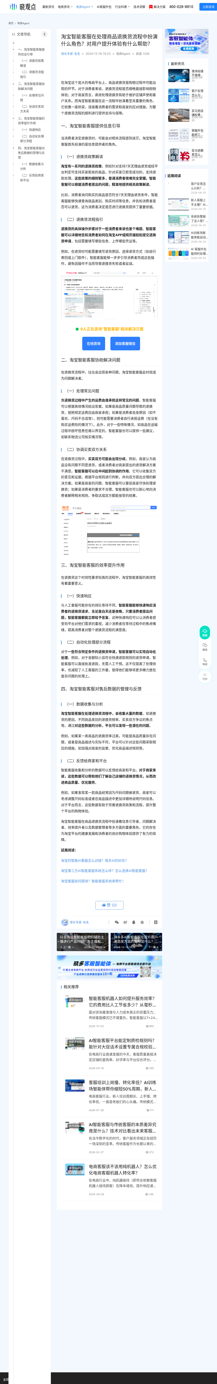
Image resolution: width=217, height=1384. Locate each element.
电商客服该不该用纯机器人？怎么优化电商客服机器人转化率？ (123, 1169)
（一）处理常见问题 (32, 97)
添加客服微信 (125, 343)
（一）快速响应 (30, 129)
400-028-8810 (181, 6)
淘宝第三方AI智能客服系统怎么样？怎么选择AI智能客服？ (105, 871)
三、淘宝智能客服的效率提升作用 (31, 121)
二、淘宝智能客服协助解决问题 (31, 86)
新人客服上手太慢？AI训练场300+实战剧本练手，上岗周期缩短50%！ (199, 202)
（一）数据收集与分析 (32, 166)
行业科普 (121, 6)
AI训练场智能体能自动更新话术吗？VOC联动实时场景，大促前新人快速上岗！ (198, 235)
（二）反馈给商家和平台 (32, 177)
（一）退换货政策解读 (32, 63)
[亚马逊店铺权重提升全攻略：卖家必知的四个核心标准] (178, 115)
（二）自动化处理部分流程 (32, 138)
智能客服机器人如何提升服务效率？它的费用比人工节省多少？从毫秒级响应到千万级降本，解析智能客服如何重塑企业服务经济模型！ (123, 1001)
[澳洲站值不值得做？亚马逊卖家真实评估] (178, 75)
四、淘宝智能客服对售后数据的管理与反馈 (31, 152)
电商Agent (83, 6)
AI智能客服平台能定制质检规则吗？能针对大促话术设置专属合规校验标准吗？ (123, 1043)
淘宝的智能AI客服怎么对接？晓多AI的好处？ (94, 860)
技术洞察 (139, 6)
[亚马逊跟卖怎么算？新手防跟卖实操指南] (178, 155)
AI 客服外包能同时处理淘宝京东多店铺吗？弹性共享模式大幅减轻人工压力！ (198, 251)
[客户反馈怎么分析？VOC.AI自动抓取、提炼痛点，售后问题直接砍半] (178, 95)
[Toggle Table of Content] (44, 34)
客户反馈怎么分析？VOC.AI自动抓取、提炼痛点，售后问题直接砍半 (199, 186)
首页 (11, 23)
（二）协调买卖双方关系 (32, 109)
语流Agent (75, 999)
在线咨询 (93, 343)
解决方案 (160, 6)
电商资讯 (64, 6)
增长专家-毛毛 (70, 53)
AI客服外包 (104, 6)
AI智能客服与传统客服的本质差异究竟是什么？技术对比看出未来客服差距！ (123, 1127)
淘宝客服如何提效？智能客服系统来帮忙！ (93, 881)
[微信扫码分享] (117, 922)
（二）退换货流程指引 (32, 74)
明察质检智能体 (75, 1043)
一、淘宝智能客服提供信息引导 (31, 52)
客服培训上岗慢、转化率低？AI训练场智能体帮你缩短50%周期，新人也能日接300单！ (123, 1085)
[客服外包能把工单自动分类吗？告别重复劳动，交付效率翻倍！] (178, 135)
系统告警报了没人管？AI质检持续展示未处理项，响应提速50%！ (198, 219)
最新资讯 (48, 6)
